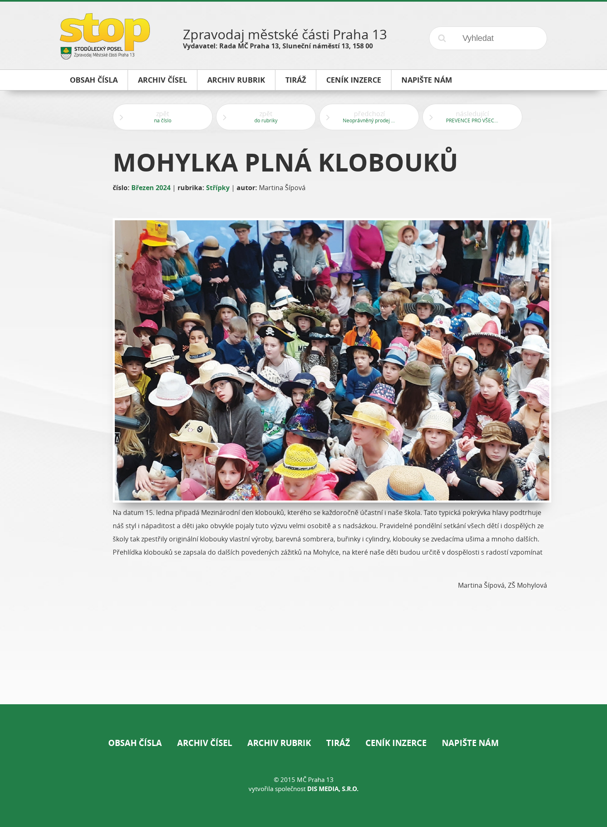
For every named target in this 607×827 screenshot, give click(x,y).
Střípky (218, 187)
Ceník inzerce (396, 742)
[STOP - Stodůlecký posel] (105, 56)
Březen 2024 (151, 187)
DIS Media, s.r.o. (332, 788)
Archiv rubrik (279, 742)
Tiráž (338, 742)
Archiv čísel (204, 742)
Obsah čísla (135, 742)
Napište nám (470, 742)
